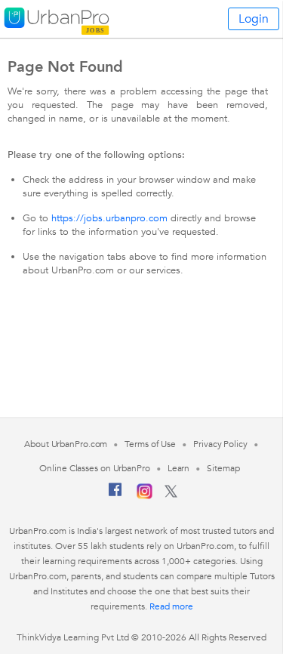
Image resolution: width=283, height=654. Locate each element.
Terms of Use (150, 444)
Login (253, 19)
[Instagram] (144, 496)
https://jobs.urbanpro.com (109, 218)
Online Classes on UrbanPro (94, 468)
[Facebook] (115, 495)
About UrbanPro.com (65, 444)
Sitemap (223, 468)
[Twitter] (171, 495)
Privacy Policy (220, 444)
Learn (179, 468)
